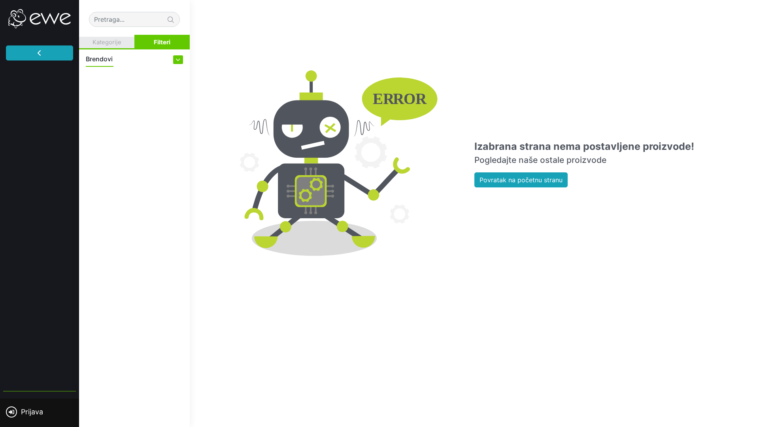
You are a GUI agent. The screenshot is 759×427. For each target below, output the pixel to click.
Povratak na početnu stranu (521, 180)
